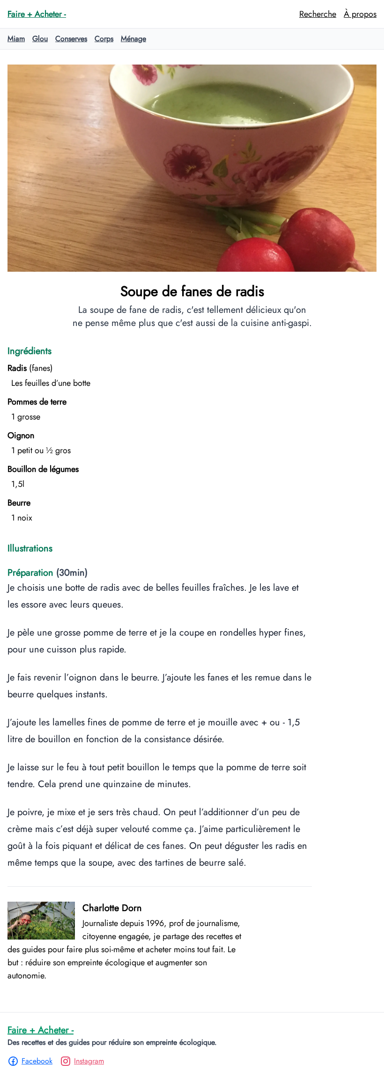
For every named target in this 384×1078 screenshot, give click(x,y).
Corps (104, 38)
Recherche (317, 14)
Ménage (133, 38)
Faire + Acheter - (40, 1030)
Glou (40, 38)
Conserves (71, 38)
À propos (360, 14)
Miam (16, 38)
